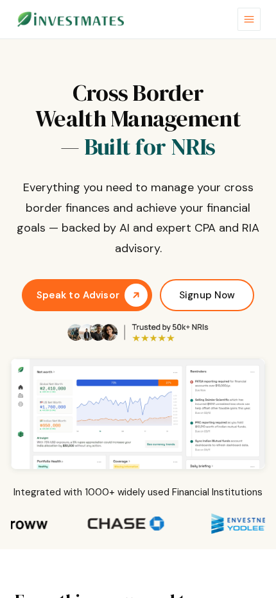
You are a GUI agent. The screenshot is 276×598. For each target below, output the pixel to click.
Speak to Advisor (78, 295)
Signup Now (207, 295)
